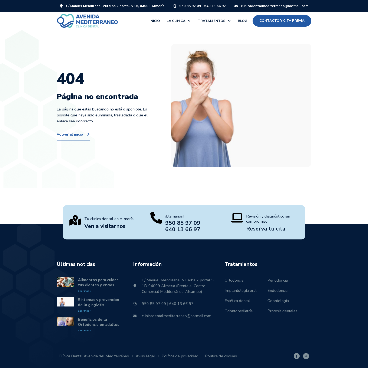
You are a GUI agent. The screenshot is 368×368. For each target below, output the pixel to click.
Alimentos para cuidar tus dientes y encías (98, 282)
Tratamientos (212, 21)
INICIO (155, 21)
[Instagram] (306, 356)
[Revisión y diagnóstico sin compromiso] (237, 218)
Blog (242, 21)
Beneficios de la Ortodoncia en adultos (98, 322)
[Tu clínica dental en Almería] (75, 220)
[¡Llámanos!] (156, 218)
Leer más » (84, 291)
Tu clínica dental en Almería (109, 218)
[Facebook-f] (297, 356)
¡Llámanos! (174, 216)
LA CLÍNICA (176, 21)
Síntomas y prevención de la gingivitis (98, 302)
